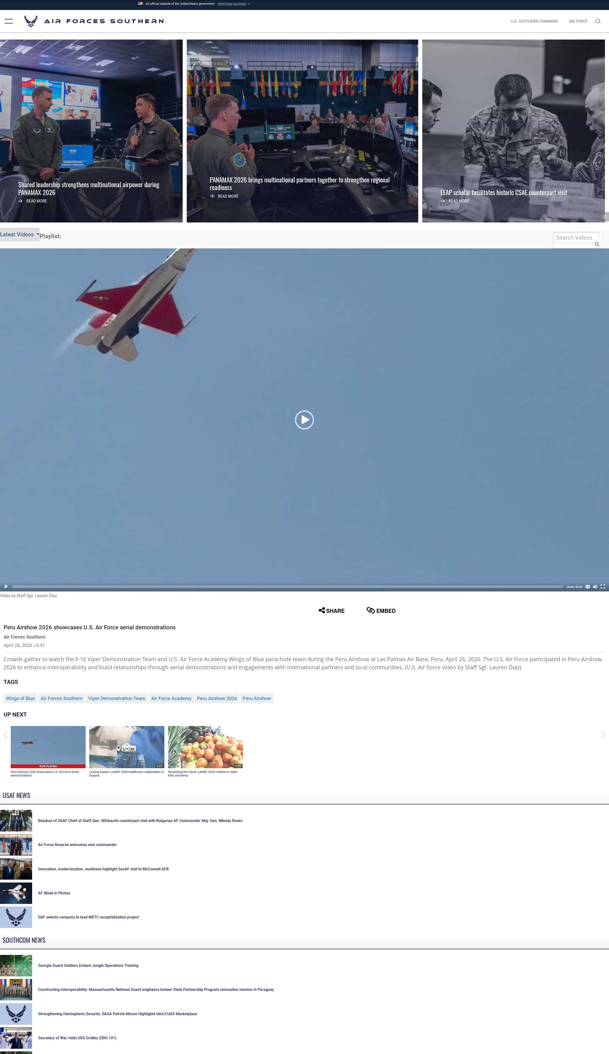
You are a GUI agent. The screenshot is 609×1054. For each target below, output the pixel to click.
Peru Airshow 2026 (217, 698)
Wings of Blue (20, 698)
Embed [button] (386, 611)
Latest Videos (17, 234)
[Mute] (595, 586)
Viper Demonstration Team (117, 698)
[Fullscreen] (602, 586)
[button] (234, 3)
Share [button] (335, 611)
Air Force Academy (171, 698)
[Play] (6, 586)
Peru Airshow (257, 698)
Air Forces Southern (62, 698)
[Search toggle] (599, 21)
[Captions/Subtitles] (587, 586)
